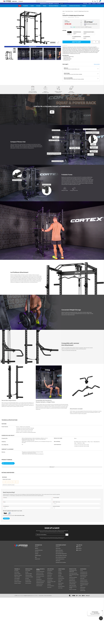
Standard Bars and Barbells (73, 573)
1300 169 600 (96, 613)
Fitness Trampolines (83, 576)
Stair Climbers (38, 577)
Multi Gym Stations (50, 578)
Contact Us (58, 546)
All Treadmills (16, 570)
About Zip (36, 552)
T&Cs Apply (89, 27)
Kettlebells (59, 572)
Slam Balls (59, 575)
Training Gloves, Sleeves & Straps (84, 585)
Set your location (97, 64)
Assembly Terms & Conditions (61, 562)
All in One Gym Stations (50, 585)
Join (67, 534)
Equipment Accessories (83, 580)
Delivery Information (59, 550)
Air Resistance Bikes (28, 581)
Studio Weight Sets (72, 578)
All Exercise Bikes (27, 570)
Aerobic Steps (60, 587)
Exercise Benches (49, 573)
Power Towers (49, 576)
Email (4, 502)
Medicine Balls (60, 580)
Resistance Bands (60, 583)
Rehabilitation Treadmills (18, 575)
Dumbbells (59, 570)
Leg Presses (49, 584)
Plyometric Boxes (60, 576)
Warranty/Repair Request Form (61, 553)
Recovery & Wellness (53, 6)
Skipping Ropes (82, 589)
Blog (36, 557)
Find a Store (85, 3)
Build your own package (72, 589)
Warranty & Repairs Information (61, 555)
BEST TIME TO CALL (56, 502)
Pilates (44, 6)
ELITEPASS (98, 3)
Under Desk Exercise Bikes (29, 576)
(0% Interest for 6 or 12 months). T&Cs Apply (90, 24)
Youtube (79, 546)
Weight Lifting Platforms (72, 582)
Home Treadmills (16, 572)
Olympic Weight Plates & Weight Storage (74, 575)
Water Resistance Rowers (40, 582)
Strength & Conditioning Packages (72, 587)
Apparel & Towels (82, 590)
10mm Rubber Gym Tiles (83, 572)
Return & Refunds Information (61, 557)
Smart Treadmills (16, 580)
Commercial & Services (74, 6)
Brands (84, 6)
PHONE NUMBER (56, 497)
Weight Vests (60, 584)
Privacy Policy (41, 595)
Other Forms (58, 560)
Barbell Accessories (72, 580)
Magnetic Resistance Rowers (40, 581)
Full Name (5, 497)
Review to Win (37, 559)
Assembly (94, 3)
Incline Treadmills (17, 578)
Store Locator (58, 548)
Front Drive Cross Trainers (40, 576)
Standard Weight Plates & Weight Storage (73, 571)
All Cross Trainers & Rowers (40, 571)
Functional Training (61, 578)
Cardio (32, 6)
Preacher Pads (49, 575)
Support (89, 3)
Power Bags (60, 573)
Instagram (80, 548)
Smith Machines (49, 580)
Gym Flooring (49, 587)
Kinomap (36, 553)
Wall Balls (59, 581)
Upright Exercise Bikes (28, 573)
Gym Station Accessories (84, 581)
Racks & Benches (49, 570)
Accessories (64, 6)
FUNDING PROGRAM (56, 506)
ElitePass (36, 548)
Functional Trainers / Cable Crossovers (51, 582)
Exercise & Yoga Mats (61, 586)
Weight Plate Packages (72, 585)
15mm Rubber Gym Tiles (83, 573)
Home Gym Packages (72, 583)
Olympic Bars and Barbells (73, 577)
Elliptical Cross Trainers (39, 573)
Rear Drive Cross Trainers (40, 574)
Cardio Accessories (28, 583)
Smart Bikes (27, 578)
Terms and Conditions (48, 595)
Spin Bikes (26, 572)
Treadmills (25, 6)
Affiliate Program (38, 555)
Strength (38, 6)
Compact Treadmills (17, 573)
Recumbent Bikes (27, 580)
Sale (20, 6)
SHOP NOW (61, 3)
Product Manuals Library (60, 559)
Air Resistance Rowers (39, 584)
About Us (36, 546)
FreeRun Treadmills (17, 576)
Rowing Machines (39, 579)
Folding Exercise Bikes (28, 575)
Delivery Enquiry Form (59, 552)
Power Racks (49, 572)
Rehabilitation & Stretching (84, 583)
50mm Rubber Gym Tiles (83, 575)
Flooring (81, 570)
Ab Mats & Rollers (82, 587)
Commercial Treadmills (17, 581)
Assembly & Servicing (38, 550)
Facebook (79, 550)
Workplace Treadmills (17, 583)
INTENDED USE (6, 506)
